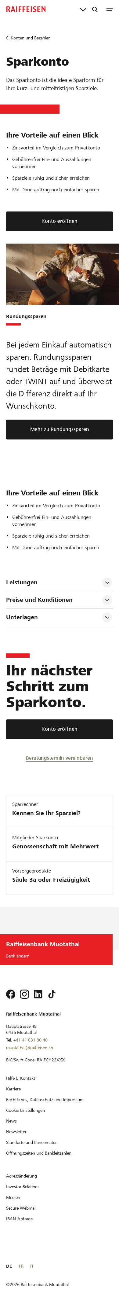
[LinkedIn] (38, 994)
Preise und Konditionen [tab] (39, 599)
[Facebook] (10, 994)
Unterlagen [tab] (22, 617)
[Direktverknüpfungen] (83, 9)
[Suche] (94, 9)
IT (32, 1266)
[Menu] (109, 9)
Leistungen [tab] (22, 582)
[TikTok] (51, 994)
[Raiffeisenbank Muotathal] (26, 9)
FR (21, 1266)
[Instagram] (24, 994)
